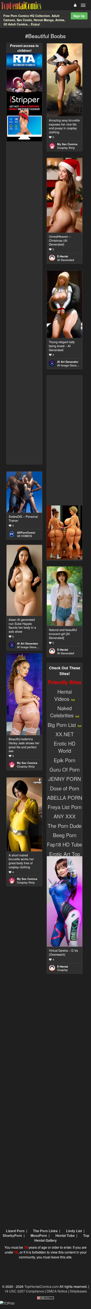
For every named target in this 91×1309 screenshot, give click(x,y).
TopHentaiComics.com (41, 1286)
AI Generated (65, 260)
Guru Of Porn (65, 769)
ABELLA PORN (64, 797)
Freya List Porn (64, 807)
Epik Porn (64, 760)
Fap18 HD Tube (64, 844)
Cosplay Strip (66, 148)
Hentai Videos (63, 695)
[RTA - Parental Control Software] (24, 59)
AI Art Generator (67, 362)
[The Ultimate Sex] (24, 81)
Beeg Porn (64, 835)
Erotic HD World (64, 747)
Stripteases (78, 1291)
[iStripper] (24, 117)
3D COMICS (24, 536)
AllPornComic (26, 532)
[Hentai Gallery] (64, 532)
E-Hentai (62, 256)
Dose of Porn (64, 788)
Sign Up (79, 16)
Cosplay (62, 970)
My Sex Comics (67, 144)
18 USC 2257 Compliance (24, 1291)
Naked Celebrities (62, 711)
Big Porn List (62, 724)
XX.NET (64, 734)
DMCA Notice (57, 1291)
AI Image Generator (70, 365)
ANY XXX (65, 816)
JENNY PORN (64, 778)
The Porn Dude (64, 825)
